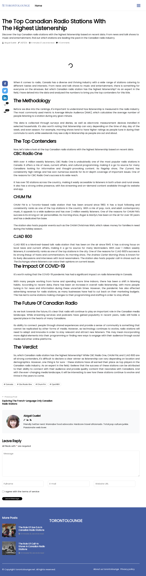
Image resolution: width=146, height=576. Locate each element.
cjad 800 (56, 384)
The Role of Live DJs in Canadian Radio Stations (31, 528)
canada (9, 384)
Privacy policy (127, 569)
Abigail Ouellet (10, 43)
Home (38, 5)
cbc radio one (25, 384)
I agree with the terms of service (22, 491)
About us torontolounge (106, 569)
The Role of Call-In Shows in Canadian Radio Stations (32, 546)
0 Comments (64, 43)
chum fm (41, 384)
